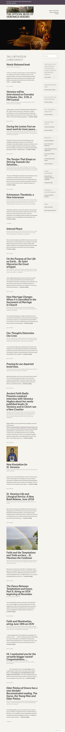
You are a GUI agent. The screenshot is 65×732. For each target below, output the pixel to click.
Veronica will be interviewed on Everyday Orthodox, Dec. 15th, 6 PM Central (20, 95)
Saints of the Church (10, 270)
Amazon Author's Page (49, 89)
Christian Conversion (18, 307)
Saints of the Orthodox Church (31, 201)
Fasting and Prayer (10, 133)
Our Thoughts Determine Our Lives (20, 334)
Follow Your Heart (17, 168)
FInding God (16, 308)
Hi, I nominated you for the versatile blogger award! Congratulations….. (21, 656)
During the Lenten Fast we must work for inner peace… (21, 128)
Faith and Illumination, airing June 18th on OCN (20, 622)
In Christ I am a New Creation (25, 413)
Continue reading (16, 82)
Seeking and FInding (13, 169)
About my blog (19, 661)
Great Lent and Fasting (18, 133)
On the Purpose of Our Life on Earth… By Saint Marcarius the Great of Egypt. (21, 262)
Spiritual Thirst (9, 134)
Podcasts (13, 103)
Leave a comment (9, 86)
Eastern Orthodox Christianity (25, 102)
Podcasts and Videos (49, 126)
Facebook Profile (48, 182)
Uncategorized (17, 67)
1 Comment (8, 721)
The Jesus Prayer (26, 204)
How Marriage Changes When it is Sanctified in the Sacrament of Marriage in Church (21, 300)
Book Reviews (18, 701)
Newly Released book (18, 64)
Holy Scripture (25, 339)
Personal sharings (24, 168)
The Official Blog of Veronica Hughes (19, 15)
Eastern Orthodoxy (32, 131)
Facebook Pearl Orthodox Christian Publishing (49, 177)
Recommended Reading (20, 201)
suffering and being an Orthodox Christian (14, 204)
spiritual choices (26, 133)
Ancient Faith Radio (49, 140)
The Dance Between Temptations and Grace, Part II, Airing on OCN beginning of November (19, 590)
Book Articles (16, 469)
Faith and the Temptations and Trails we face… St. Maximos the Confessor (21, 555)
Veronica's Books (48, 102)
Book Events (16, 102)
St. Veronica (12, 471)
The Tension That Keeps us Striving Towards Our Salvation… (21, 162)
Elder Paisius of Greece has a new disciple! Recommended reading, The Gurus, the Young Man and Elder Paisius (22, 693)
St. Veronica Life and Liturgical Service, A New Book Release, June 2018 (20, 496)
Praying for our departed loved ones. (20, 365)
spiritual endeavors (33, 133)
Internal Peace (14, 228)
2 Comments (8, 223)
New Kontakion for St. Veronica (16, 466)
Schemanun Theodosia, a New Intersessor (20, 196)
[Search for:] (50, 56)
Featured (8, 67)
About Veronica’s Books (54, 13)
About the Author (54, 10)
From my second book (15, 413)
